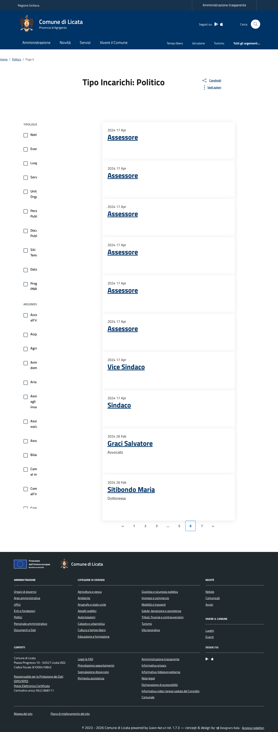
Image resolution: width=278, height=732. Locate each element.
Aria (33, 381)
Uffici (17, 604)
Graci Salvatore (130, 443)
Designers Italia (229, 727)
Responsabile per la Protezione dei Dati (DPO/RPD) (38, 679)
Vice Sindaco (126, 366)
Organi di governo (25, 591)
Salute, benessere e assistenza (161, 610)
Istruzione (198, 43)
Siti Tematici (36, 252)
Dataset (36, 269)
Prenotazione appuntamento (96, 665)
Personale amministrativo (30, 623)
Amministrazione (36, 42)
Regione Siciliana (28, 5)
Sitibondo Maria (131, 489)
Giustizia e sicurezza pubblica (160, 591)
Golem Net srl (157, 727)
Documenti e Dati (25, 630)
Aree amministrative (27, 598)
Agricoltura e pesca (90, 591)
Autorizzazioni (86, 617)
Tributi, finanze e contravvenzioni (163, 617)
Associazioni (39, 440)
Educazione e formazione (93, 636)
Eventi (35, 148)
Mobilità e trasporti (154, 604)
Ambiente (84, 598)
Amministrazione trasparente (224, 5)
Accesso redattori (253, 727)
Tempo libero (175, 43)
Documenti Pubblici (38, 233)
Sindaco (119, 405)
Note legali (148, 678)
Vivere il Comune (113, 42)
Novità (65, 42)
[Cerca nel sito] (255, 24)
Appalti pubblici (87, 610)
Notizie (35, 134)
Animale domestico (38, 365)
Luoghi (35, 162)
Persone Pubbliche (37, 213)
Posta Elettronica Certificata (32, 686)
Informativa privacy (154, 665)
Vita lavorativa (151, 630)
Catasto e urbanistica (91, 623)
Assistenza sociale (38, 423)
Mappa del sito (23, 713)
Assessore (123, 137)
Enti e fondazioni (24, 610)
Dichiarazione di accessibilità (160, 684)
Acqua (35, 334)
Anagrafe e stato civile (92, 604)
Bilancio (36, 454)
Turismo (219, 43)
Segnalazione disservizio (93, 672)
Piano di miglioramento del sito (70, 713)
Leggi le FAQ (85, 659)
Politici (18, 617)
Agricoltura (38, 348)
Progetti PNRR (36, 286)
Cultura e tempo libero (92, 630)
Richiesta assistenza (91, 678)
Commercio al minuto (38, 471)
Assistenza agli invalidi (38, 401)
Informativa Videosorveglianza (161, 672)
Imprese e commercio (155, 598)
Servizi (85, 42)
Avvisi (209, 604)
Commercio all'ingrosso (39, 491)
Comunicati (212, 598)
